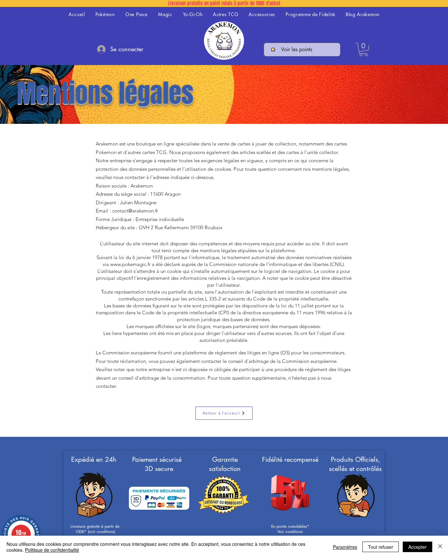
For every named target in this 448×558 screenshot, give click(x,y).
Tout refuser (380, 547)
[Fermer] (440, 547)
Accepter (417, 547)
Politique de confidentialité (52, 550)
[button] (364, 49)
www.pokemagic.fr (130, 264)
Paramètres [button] (345, 547)
